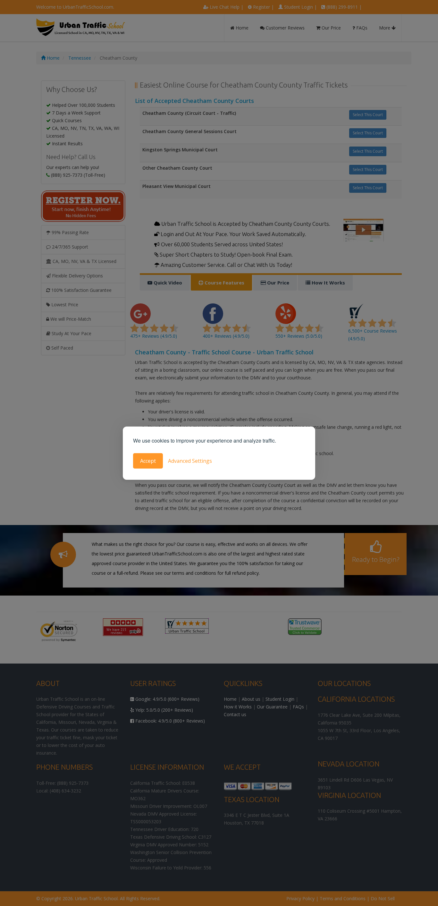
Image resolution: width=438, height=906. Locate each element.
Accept (148, 460)
